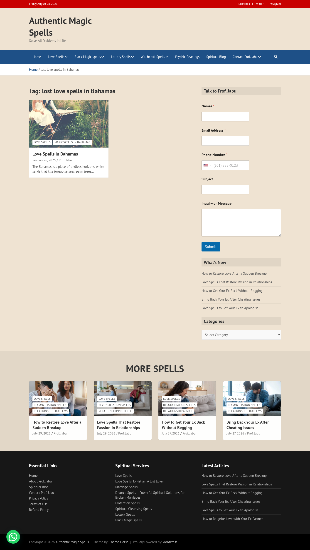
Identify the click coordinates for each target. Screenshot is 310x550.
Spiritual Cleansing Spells (133, 509)
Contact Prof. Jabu (245, 57)
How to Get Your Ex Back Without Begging (232, 291)
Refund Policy (39, 509)
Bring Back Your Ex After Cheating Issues (231, 299)
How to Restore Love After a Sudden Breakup (234, 273)
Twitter (259, 4)
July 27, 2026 (171, 433)
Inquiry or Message (216, 203)
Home (36, 57)
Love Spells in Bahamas (55, 154)
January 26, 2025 (44, 160)
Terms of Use (38, 504)
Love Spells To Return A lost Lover (139, 481)
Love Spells (56, 57)
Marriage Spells (126, 487)
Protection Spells (127, 503)
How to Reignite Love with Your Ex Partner (232, 519)
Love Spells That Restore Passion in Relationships (237, 282)
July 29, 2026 (41, 433)
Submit (211, 246)
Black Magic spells (87, 57)
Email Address (214, 130)
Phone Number (214, 155)
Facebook (244, 4)
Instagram (275, 4)
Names (208, 106)
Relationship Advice (177, 411)
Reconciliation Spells (50, 405)
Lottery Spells (120, 57)
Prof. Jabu (65, 160)
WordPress (170, 542)
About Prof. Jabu (40, 481)
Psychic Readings (187, 57)
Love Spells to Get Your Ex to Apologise (230, 308)
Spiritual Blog (216, 57)
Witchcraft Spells (153, 57)
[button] (13, 537)
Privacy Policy (38, 498)
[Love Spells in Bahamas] (69, 124)
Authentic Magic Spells (72, 542)
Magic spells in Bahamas (72, 142)
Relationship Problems (51, 411)
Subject (207, 179)
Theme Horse (118, 542)
